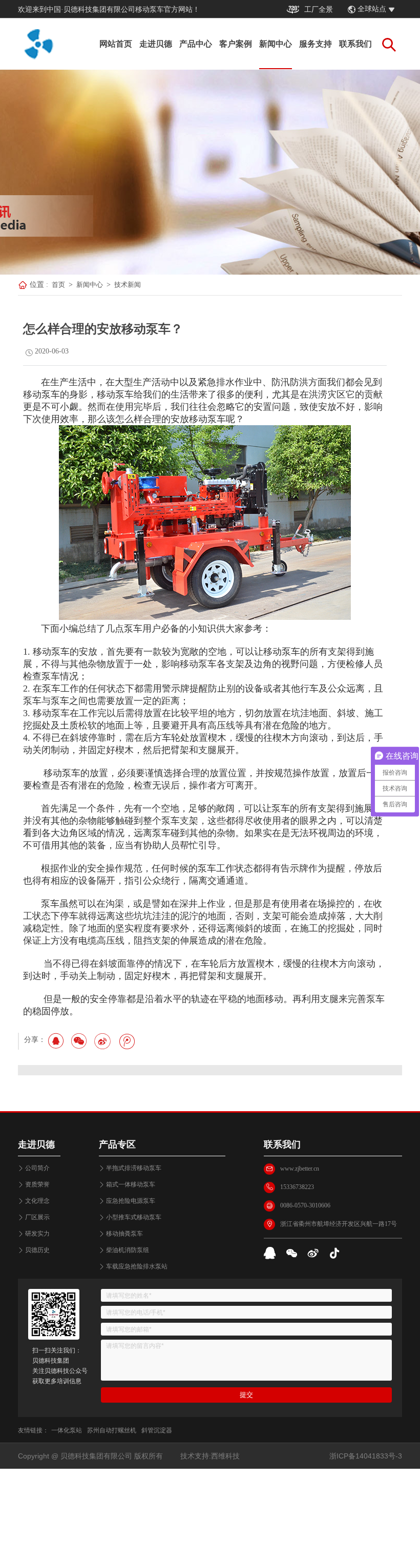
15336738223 (297, 1187)
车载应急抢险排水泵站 (136, 1266)
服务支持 (315, 43)
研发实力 (37, 1233)
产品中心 (195, 43)
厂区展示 (37, 1217)
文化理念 (37, 1200)
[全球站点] (397, 9)
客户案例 (235, 43)
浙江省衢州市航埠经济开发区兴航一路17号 (338, 1223)
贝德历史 (37, 1250)
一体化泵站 (66, 1430)
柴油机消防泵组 (127, 1250)
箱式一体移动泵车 (130, 1184)
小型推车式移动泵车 (133, 1217)
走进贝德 (155, 43)
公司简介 (37, 1168)
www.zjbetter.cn (299, 1168)
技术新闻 (127, 284)
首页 (58, 284)
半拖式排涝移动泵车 (133, 1168)
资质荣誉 (37, 1184)
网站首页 (115, 43)
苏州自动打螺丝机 (111, 1430)
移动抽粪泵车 (124, 1233)
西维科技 (225, 1456)
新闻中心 (275, 43)
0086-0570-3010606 (305, 1205)
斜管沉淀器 (156, 1430)
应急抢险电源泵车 (130, 1200)
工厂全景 (318, 9)
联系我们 (355, 43)
